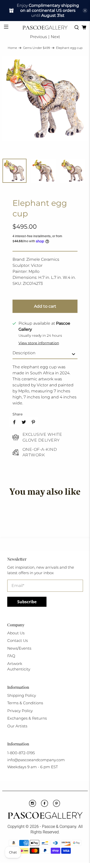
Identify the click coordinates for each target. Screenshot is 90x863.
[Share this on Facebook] (14, 422)
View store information (38, 343)
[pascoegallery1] (45, 816)
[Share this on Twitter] (23, 422)
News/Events (19, 648)
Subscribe (26, 602)
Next (55, 36)
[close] (85, 10)
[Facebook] (44, 806)
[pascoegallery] (45, 28)
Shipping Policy (21, 695)
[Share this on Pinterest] (33, 422)
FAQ (11, 655)
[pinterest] (56, 806)
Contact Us (17, 640)
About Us (15, 633)
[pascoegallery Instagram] (32, 806)
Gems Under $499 (36, 47)
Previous (38, 36)
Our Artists (17, 726)
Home (12, 47)
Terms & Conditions (25, 703)
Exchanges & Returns (27, 718)
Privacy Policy (20, 710)
